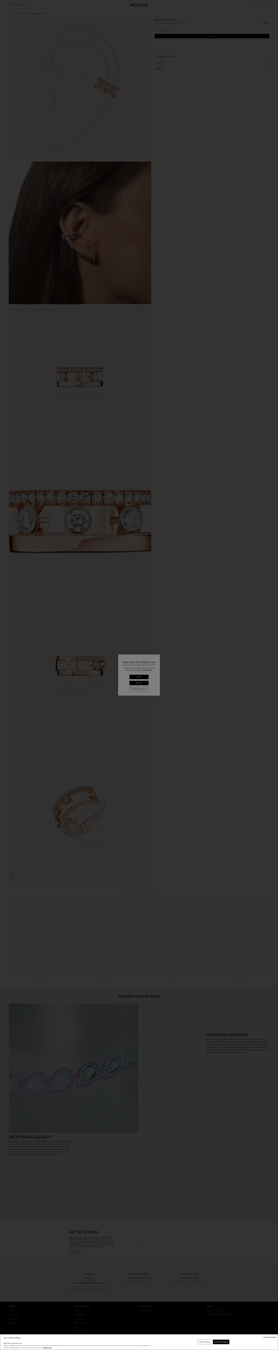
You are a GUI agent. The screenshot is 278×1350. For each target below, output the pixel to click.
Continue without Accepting (269, 1337)
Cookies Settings (204, 1342)
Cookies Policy (47, 1348)
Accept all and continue (221, 1342)
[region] (139, 1342)
